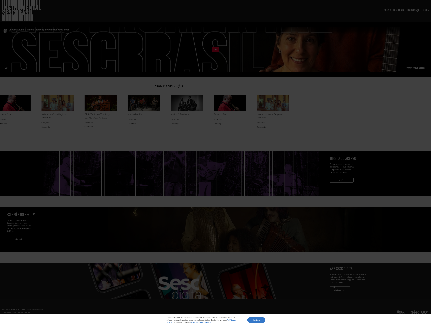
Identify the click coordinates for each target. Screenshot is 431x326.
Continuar (256, 320)
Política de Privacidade (201, 322)
